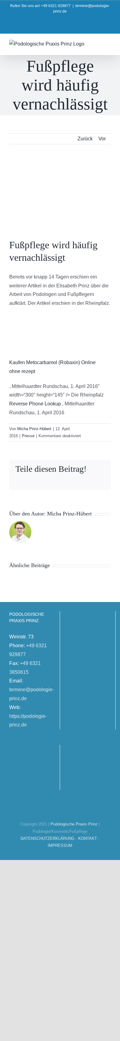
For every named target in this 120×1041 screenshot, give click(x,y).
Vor (102, 138)
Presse (28, 436)
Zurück (85, 138)
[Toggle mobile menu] (108, 43)
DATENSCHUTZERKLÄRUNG (47, 838)
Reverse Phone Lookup (35, 403)
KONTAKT (87, 838)
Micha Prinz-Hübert (34, 428)
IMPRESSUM (60, 845)
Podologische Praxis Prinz (74, 824)
